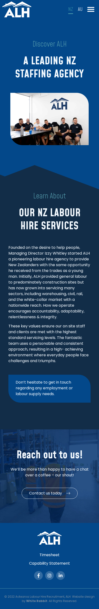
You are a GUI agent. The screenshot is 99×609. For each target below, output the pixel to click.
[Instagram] (49, 575)
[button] (91, 9)
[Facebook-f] (38, 575)
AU (80, 9)
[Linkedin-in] (60, 575)
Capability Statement (49, 563)
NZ (70, 9)
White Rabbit (36, 601)
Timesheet (49, 555)
